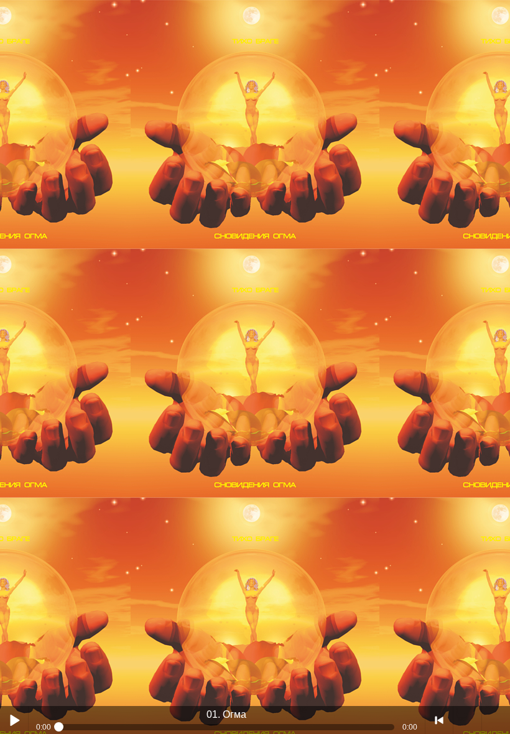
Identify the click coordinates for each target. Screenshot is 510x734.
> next (467, 720)
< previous (439, 720)
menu (496, 720)
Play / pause (14, 720)
